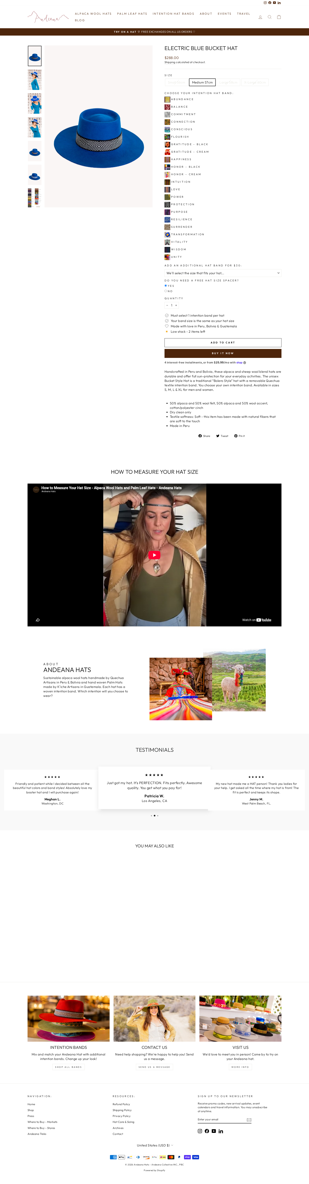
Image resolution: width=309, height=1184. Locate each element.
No (170, 291)
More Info (240, 1067)
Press (31, 1116)
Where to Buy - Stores (41, 1128)
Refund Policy (121, 1104)
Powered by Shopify (154, 1170)
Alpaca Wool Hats (93, 13)
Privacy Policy (122, 1116)
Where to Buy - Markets (42, 1122)
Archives (118, 1128)
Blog (80, 20)
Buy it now (223, 353)
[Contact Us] (155, 1019)
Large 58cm (228, 82)
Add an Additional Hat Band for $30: (203, 265)
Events (225, 13)
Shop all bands (68, 1067)
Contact (118, 1134)
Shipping (170, 62)
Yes (171, 285)
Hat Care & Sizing (123, 1122)
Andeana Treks (37, 1134)
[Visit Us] (240, 1019)
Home (31, 1104)
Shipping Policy (122, 1110)
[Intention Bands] (69, 1019)
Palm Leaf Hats (132, 13)
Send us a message (154, 1067)
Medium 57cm (202, 82)
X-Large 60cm (255, 82)
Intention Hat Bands (173, 13)
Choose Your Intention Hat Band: (199, 93)
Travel (244, 13)
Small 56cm (176, 82)
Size (169, 75)
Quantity (174, 298)
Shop (31, 1110)
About (206, 13)
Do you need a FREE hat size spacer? (202, 280)
